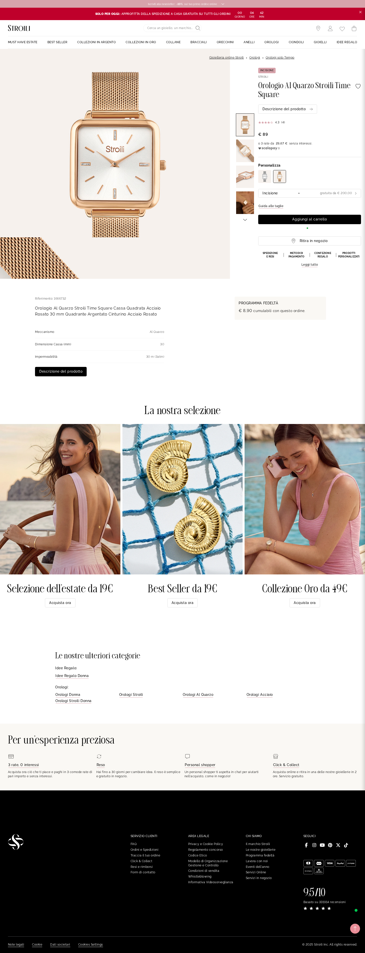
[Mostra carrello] (354, 28)
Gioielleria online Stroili (226, 57)
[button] (309, 259)
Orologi (254, 57)
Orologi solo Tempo (280, 57)
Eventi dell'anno (257, 867)
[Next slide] (245, 219)
